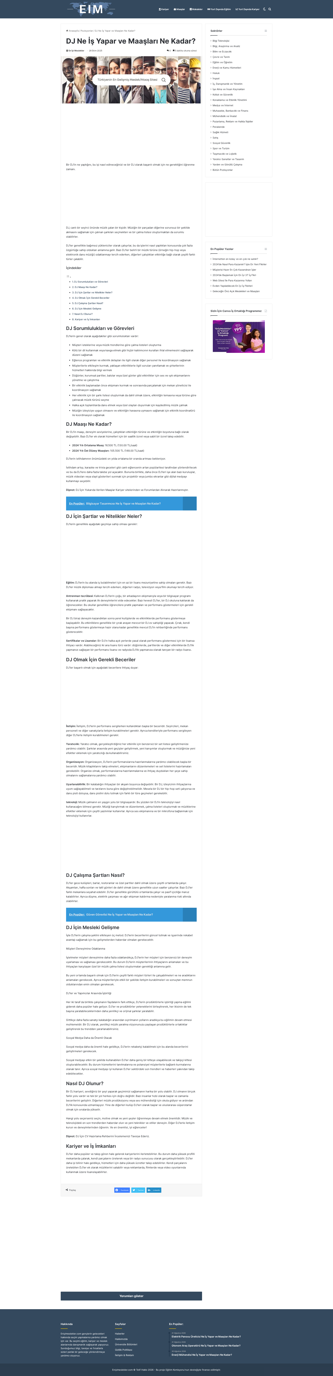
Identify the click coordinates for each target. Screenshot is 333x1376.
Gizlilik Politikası (123, 1349)
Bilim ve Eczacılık (222, 51)
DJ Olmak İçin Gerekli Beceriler (92, 297)
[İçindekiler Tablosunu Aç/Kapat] (68, 277)
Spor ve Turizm (221, 148)
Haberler (120, 1333)
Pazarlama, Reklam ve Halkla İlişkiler (233, 121)
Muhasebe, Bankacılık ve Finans (230, 110)
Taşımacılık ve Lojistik (225, 153)
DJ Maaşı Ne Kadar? (86, 287)
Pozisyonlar (87, 30)
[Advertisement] (131, 133)
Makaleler (197, 9)
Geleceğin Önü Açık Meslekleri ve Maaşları (236, 291)
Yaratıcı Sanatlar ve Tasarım (228, 159)
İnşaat (216, 78)
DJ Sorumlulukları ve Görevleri (91, 281)
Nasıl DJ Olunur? (83, 314)
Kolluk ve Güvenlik (223, 94)
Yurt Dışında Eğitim (220, 9)
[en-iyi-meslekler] (91, 9)
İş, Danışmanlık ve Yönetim (227, 83)
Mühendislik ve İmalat (225, 116)
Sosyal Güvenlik (221, 143)
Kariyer (165, 9)
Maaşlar (180, 9)
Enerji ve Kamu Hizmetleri (227, 67)
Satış (215, 137)
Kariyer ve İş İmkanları (87, 319)
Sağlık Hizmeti (220, 132)
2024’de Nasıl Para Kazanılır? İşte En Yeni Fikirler (240, 264)
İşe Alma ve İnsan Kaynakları (229, 89)
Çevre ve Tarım (221, 57)
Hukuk (216, 73)
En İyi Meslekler (76, 50)
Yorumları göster (131, 1296)
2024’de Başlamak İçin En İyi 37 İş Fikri (234, 275)
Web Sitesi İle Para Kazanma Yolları (232, 280)
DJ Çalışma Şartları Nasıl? (89, 303)
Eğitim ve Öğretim (222, 62)
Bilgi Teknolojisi (221, 40)
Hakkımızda (121, 1339)
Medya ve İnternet (223, 105)
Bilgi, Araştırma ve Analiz (226, 46)
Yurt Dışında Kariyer (248, 9)
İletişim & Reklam (124, 1355)
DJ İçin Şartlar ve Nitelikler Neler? (93, 292)
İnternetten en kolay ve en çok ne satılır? (235, 259)
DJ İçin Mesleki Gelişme (88, 308)
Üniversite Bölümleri (126, 1344)
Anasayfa (73, 30)
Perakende (219, 126)
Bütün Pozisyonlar (223, 170)
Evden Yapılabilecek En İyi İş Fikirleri (233, 285)
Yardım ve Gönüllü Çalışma (227, 164)
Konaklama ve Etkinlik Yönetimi (230, 100)
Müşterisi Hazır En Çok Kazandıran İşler (234, 269)
